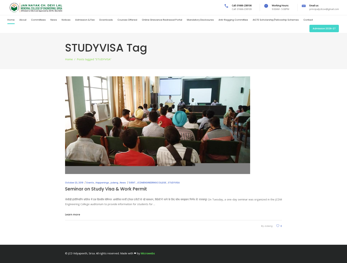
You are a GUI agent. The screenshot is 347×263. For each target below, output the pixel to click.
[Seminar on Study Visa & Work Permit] (157, 125)
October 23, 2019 (74, 182)
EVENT (132, 182)
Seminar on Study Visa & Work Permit (106, 189)
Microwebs (148, 253)
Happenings (102, 182)
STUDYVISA (174, 182)
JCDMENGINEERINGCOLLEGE (151, 182)
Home (69, 59)
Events (90, 182)
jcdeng (114, 182)
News (123, 182)
